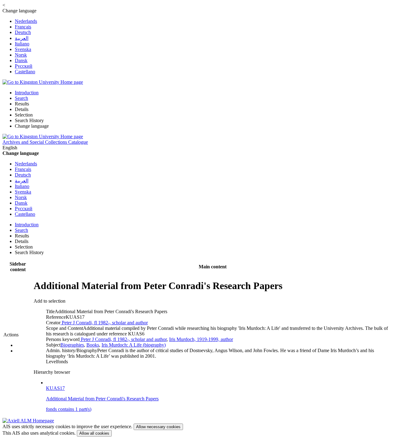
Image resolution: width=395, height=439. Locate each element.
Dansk (21, 60)
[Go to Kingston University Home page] (42, 82)
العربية (21, 38)
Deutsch (23, 32)
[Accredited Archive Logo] (28, 420)
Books (92, 344)
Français (23, 26)
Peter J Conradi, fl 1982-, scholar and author (104, 322)
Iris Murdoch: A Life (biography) (134, 344)
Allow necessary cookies (158, 426)
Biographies (72, 344)
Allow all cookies (94, 433)
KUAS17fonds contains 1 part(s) (102, 399)
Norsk (21, 55)
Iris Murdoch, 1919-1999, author (201, 339)
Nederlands (26, 21)
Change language (32, 126)
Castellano (25, 71)
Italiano (22, 43)
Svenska (23, 49)
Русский (23, 66)
